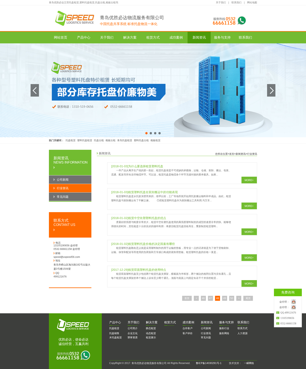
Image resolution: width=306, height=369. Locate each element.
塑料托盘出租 (141, 140)
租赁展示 (151, 337)
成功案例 (176, 37)
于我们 (133, 322)
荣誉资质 (133, 337)
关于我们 (221, 2)
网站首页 (60, 37)
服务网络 (224, 333)
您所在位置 (221, 153)
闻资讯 (207, 322)
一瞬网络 (247, 363)
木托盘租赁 (115, 337)
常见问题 (206, 337)
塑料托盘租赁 (84, 140)
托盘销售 (114, 333)
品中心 (115, 322)
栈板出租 (111, 140)
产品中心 (83, 37)
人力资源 (243, 333)
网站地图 (252, 2)
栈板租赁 (155, 140)
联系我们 (236, 2)
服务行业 (224, 328)
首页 (231, 153)
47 (210, 298)
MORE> (249, 180)
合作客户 (188, 328)
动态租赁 (151, 333)
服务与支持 (222, 37)
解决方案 (130, 37)
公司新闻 (206, 328)
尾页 (248, 298)
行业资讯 (252, 153)
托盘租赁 (71, 140)
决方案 (152, 322)
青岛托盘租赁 (124, 140)
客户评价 (188, 333)
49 (224, 298)
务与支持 (226, 322)
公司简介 (133, 328)
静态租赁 (151, 328)
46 (203, 298)
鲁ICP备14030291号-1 (208, 363)
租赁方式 (153, 37)
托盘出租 (99, 140)
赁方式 (170, 322)
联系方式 (243, 328)
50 (231, 298)
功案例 (188, 322)
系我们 (243, 322)
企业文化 (133, 333)
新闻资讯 (199, 37)
